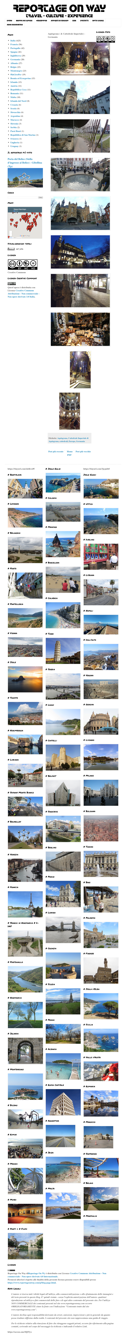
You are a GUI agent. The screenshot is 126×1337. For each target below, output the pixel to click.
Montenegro (16, 70)
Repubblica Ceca (18, 89)
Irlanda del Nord (18, 100)
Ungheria (14, 142)
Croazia (14, 104)
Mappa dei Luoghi (24, 21)
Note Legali (98, 21)
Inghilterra (15, 55)
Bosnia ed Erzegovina (20, 78)
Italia (12, 40)
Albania (14, 63)
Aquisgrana (62, 438)
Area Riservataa (15, 25)
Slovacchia (15, 112)
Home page (70, 453)
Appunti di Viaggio (59, 21)
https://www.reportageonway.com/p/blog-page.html (32, 1282)
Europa (72, 441)
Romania (14, 93)
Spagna (13, 51)
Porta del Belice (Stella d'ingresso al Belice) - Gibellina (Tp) (25, 162)
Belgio (13, 67)
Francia (14, 44)
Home (9, 21)
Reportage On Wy (36, 1273)
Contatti (84, 21)
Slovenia (14, 123)
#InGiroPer (41, 21)
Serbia (13, 127)
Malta (13, 97)
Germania (80, 441)
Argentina (15, 116)
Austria (13, 85)
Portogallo (15, 48)
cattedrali (63, 441)
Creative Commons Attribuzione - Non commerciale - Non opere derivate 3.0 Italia (23, 293)
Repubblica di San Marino (22, 134)
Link (74, 21)
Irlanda (14, 82)
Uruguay (14, 146)
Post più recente (55, 451)
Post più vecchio (83, 451)
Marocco (14, 119)
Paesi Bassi (15, 131)
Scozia (13, 108)
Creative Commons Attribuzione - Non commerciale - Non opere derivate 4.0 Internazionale (57, 1275)
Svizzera (14, 138)
